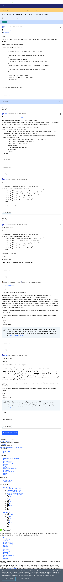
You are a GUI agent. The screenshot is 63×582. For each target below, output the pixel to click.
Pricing (5, 453)
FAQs (4, 474)
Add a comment (7, 95)
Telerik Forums (6, 6)
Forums (5, 464)
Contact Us (6, 487)
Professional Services (10, 469)
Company (6, 538)
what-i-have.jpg (7, 30)
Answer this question (10, 433)
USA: (14, 488)
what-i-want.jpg (7, 32)
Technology (6, 539)
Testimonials (7, 482)
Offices (5, 546)
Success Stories (8, 480)
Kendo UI (3, 444)
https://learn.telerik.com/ (16, 335)
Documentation (8, 461)
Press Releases (7, 542)
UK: (14, 490)
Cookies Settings (24, 579)
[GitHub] (8, 507)
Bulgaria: (15, 493)
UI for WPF (14, 6)
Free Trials (6, 451)
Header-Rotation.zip (9, 285)
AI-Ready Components (15, 447)
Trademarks (12, 568)
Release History (8, 463)
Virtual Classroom (8, 472)
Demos (5, 460)
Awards (5, 541)
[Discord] (8, 509)
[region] (31, 575)
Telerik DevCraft (5, 441)
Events (5, 473)
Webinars (6, 467)
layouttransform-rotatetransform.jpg (13, 117)
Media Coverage (8, 544)
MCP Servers (4, 447)
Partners (6, 470)
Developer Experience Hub (11, 458)
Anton (5, 27)
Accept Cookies (9, 579)
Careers (5, 545)
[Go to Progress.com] (5, 531)
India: (14, 491)
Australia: (15, 494)
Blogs (5, 466)
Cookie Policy (51, 573)
